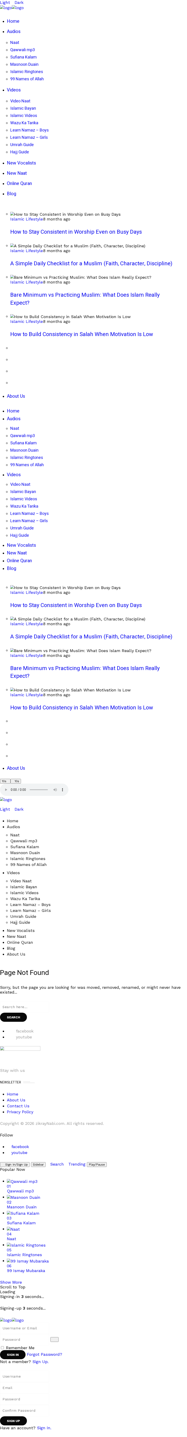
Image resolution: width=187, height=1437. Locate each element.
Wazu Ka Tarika (25, 898)
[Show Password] (54, 1339)
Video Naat (21, 880)
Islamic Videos (24, 892)
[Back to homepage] (12, 1319)
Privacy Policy (20, 1111)
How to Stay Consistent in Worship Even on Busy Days (76, 232)
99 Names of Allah (28, 864)
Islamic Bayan (23, 886)
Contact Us (18, 1105)
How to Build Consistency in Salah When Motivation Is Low (81, 334)
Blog (11, 948)
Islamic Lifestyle (26, 219)
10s (4, 781)
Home (12, 820)
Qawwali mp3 (23, 840)
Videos (13, 872)
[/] (1, 804)
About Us (16, 954)
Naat (15, 834)
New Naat (16, 936)
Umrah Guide (23, 916)
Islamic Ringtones (27, 858)
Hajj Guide (20, 922)
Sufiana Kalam (24, 846)
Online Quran (20, 942)
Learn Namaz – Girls (30, 910)
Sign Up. (40, 1361)
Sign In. (44, 1427)
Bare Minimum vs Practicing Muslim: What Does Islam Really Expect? (85, 299)
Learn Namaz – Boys (30, 904)
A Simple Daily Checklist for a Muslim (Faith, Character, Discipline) (91, 264)
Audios (13, 826)
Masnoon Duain (25, 852)
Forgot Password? (44, 1354)
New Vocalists (21, 930)
